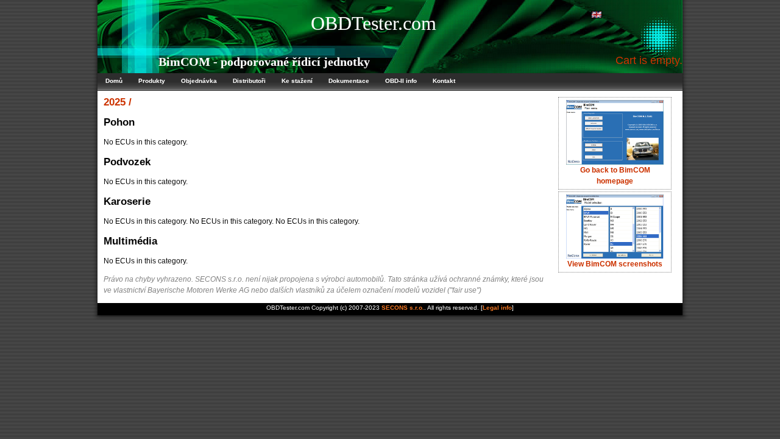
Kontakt (444, 80)
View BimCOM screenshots (614, 264)
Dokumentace (348, 80)
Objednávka (199, 80)
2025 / (118, 102)
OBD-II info (401, 80)
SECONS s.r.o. (402, 307)
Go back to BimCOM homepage (615, 175)
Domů (113, 80)
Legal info (497, 307)
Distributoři (249, 80)
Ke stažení (297, 80)
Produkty (151, 80)
